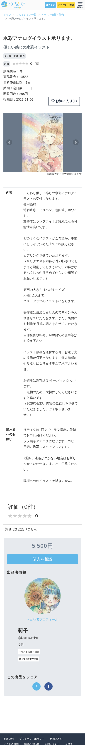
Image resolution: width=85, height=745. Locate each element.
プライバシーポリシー (31, 739)
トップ (7, 14)
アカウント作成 (66, 5)
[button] (9, 142)
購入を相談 (42, 559)
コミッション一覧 (26, 14)
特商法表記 (56, 739)
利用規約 (9, 739)
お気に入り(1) (66, 101)
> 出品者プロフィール (42, 619)
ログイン (50, 5)
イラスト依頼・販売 (52, 14)
